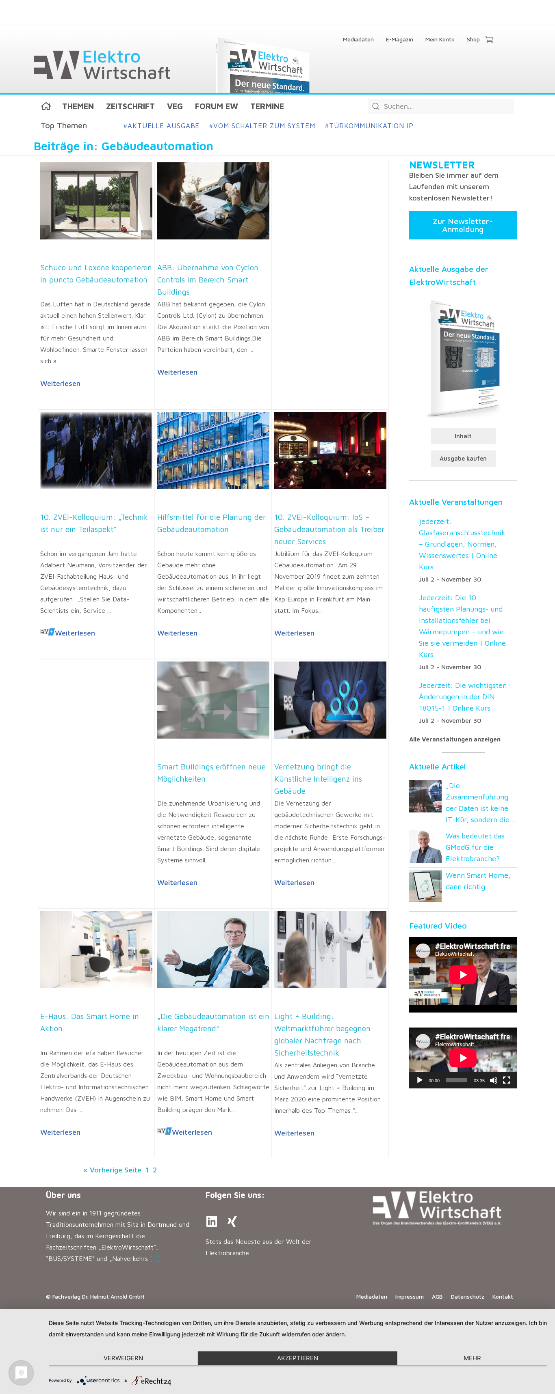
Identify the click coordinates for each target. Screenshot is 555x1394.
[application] (463, 1058)
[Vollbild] (507, 1080)
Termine (267, 106)
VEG (175, 106)
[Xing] (232, 1221)
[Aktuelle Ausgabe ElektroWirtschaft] (463, 357)
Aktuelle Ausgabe (161, 126)
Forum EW (216, 106)
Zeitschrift (130, 106)
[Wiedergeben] (420, 1080)
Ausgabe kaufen (463, 458)
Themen (78, 106)
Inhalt (463, 436)
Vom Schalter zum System (262, 126)
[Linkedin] (212, 1221)
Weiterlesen (60, 383)
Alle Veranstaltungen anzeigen (455, 739)
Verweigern (123, 1358)
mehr (472, 1358)
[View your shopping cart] (489, 40)
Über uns (63, 1195)
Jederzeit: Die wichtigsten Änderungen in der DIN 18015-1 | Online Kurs (463, 696)
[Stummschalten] (494, 1080)
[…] (155, 1258)
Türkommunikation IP (369, 126)
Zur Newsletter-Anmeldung (463, 225)
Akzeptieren (297, 1358)
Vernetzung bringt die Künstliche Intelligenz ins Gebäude (318, 778)
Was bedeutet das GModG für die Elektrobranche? (475, 847)
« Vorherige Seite (112, 1170)
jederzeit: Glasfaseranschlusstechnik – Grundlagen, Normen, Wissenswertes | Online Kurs (462, 544)
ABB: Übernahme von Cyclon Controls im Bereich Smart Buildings (207, 279)
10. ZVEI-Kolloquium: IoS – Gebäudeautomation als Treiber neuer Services (329, 529)
